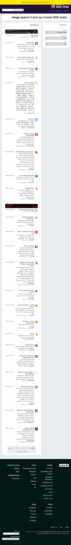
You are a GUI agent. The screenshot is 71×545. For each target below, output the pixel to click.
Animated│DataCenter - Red (28, 210)
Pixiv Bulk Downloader (26, 175)
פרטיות (67, 527)
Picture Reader (29, 83)
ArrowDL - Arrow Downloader (28, 322)
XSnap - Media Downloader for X (28, 429)
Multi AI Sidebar (29, 246)
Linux (34, 484)
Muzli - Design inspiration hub (26, 232)
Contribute (48, 511)
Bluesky (33, 517)
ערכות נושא (58, 11)
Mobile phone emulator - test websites (26, 373)
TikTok (33, 514)
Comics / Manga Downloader (29, 134)
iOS (34, 478)
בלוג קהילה (48, 489)
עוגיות (61, 527)
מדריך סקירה (48, 499)
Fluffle (32, 334)
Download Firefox (29, 468)
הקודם (32, 448)
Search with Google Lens (26, 57)
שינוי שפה (16, 531)
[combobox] (13, 10)
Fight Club (34, 35)
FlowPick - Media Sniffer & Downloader (25, 411)
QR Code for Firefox (27, 386)
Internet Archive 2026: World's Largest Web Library (26, 264)
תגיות (65, 41)
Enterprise (15, 478)
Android (33, 481)
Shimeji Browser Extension (25, 152)
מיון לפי (65, 30)
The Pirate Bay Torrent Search (26, 291)
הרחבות (66, 11)
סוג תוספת (64, 35)
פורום (50, 492)
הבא (10, 448)
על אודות (49, 468)
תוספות (49, 465)
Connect (49, 508)
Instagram (32, 508)
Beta (17, 471)
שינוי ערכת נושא (15, 536)
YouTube (33, 511)
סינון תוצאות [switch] (63, 25)
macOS (33, 475)
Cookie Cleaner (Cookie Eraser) (26, 69)
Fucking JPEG (29, 188)
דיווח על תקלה (47, 495)
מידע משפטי (53, 527)
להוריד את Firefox (27, 2)
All (35, 487)
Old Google (30, 43)
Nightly (16, 468)
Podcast (33, 520)
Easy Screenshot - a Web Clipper (26, 305)
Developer (48, 514)
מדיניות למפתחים (46, 486)
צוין (61, 531)
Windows (32, 471)
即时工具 (31, 119)
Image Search (29, 345)
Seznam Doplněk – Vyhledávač (28, 218)
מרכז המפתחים (47, 483)
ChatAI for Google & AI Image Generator (26, 356)
